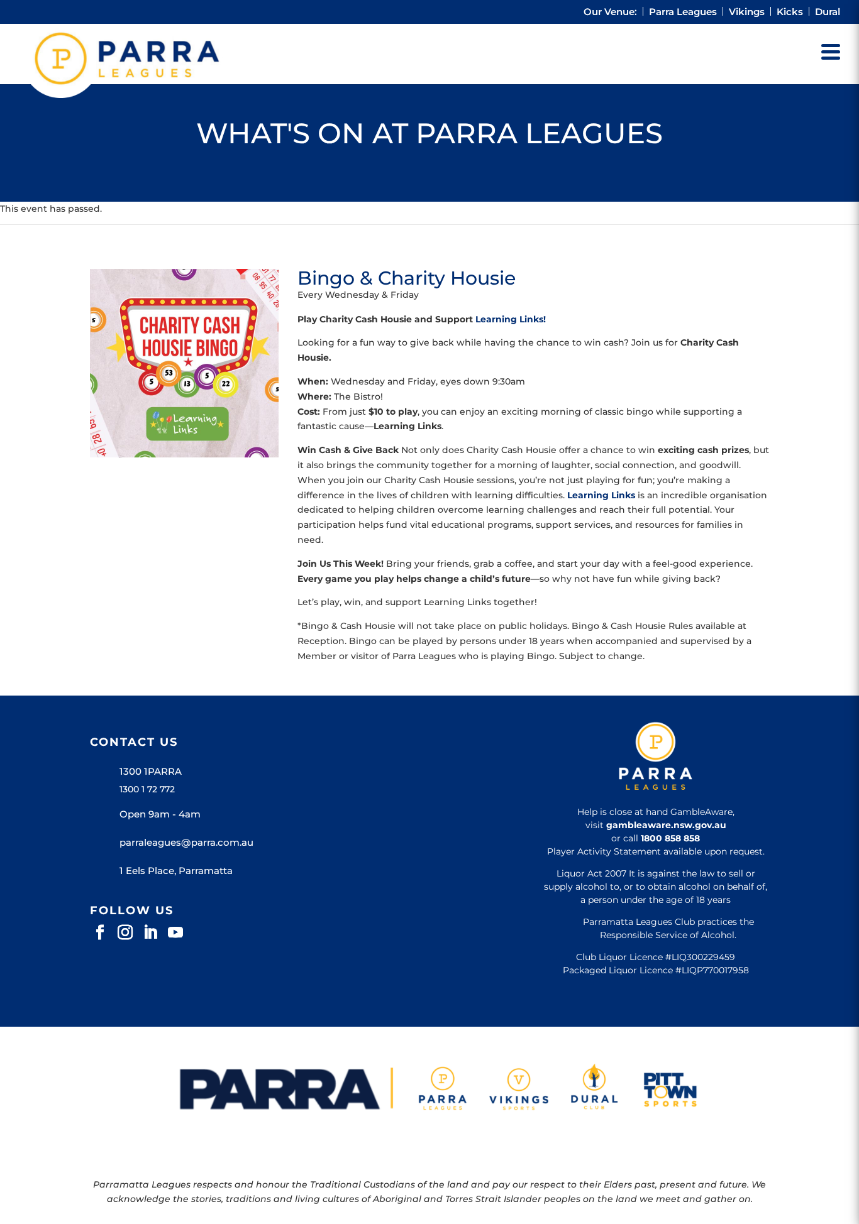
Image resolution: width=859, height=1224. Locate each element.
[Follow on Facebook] (100, 932)
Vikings (747, 12)
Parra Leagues (683, 12)
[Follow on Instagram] (125, 932)
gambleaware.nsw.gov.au (666, 825)
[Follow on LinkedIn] (150, 932)
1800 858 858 (670, 838)
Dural (827, 12)
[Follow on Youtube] (175, 932)
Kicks (790, 12)
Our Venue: (610, 12)
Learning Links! (510, 319)
